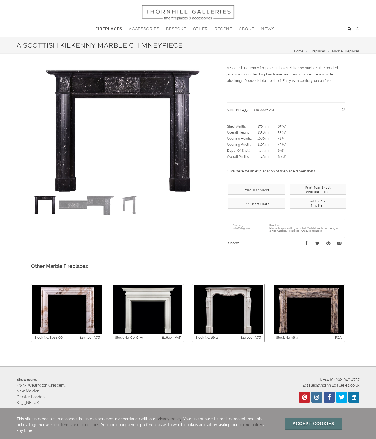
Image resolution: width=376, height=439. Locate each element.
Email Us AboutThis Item (318, 203)
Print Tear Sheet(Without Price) (318, 189)
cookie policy (250, 424)
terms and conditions (80, 424)
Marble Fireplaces (345, 51)
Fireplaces (318, 51)
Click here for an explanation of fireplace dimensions (271, 171)
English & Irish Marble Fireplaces (309, 228)
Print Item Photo (256, 203)
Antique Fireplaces (311, 230)
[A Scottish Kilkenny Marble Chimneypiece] (122, 129)
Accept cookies (313, 423)
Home (298, 51)
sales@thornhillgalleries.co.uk (333, 385)
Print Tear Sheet (256, 190)
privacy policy (168, 419)
